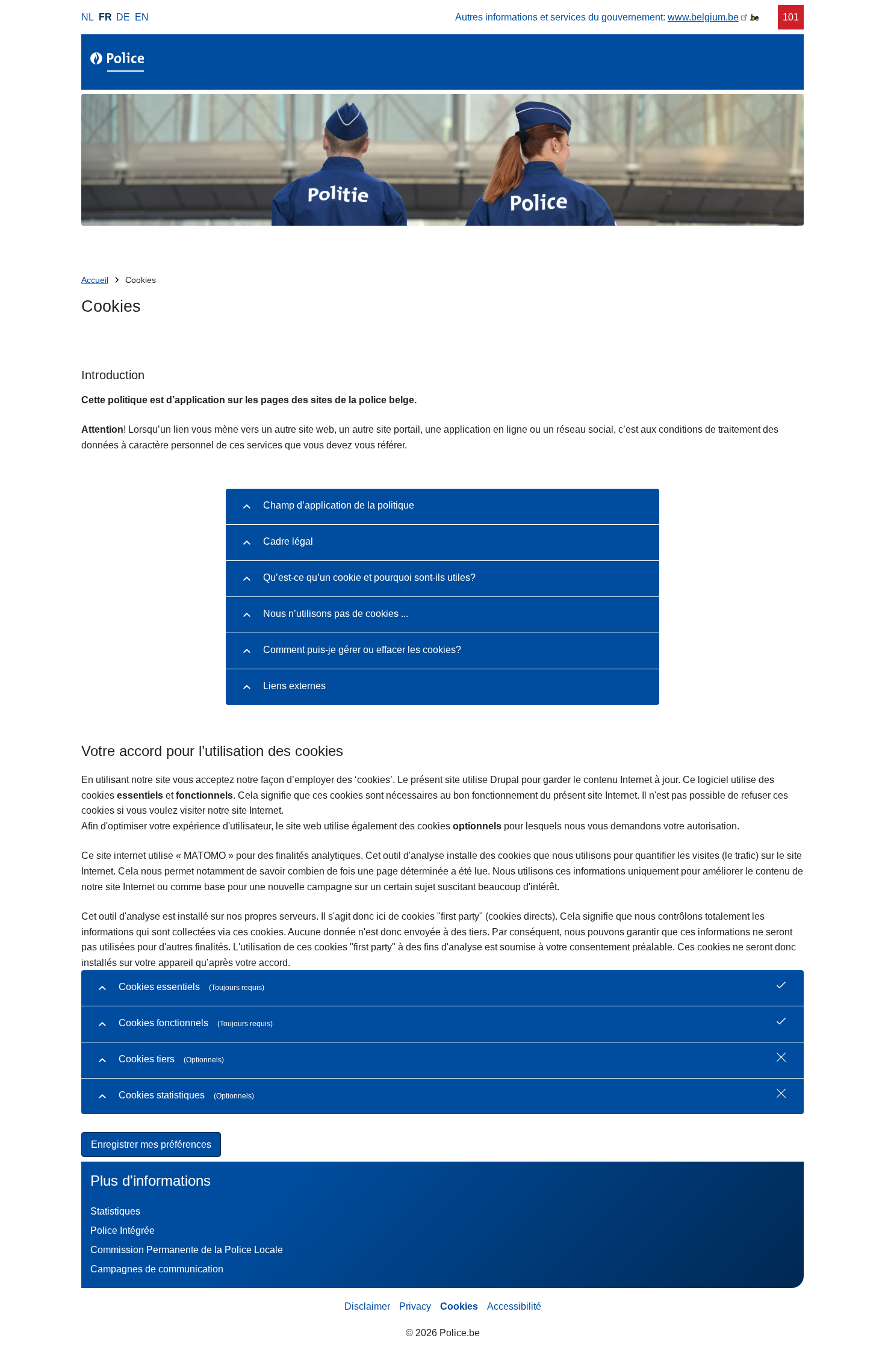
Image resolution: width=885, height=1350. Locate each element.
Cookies (459, 1306)
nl (87, 17)
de (123, 17)
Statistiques (115, 1211)
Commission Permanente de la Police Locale (186, 1250)
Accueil (94, 280)
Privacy (415, 1306)
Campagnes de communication (156, 1269)
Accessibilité (514, 1306)
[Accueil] (119, 62)
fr (105, 17)
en (142, 17)
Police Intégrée (122, 1230)
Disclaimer (367, 1306)
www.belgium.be (703, 17)
